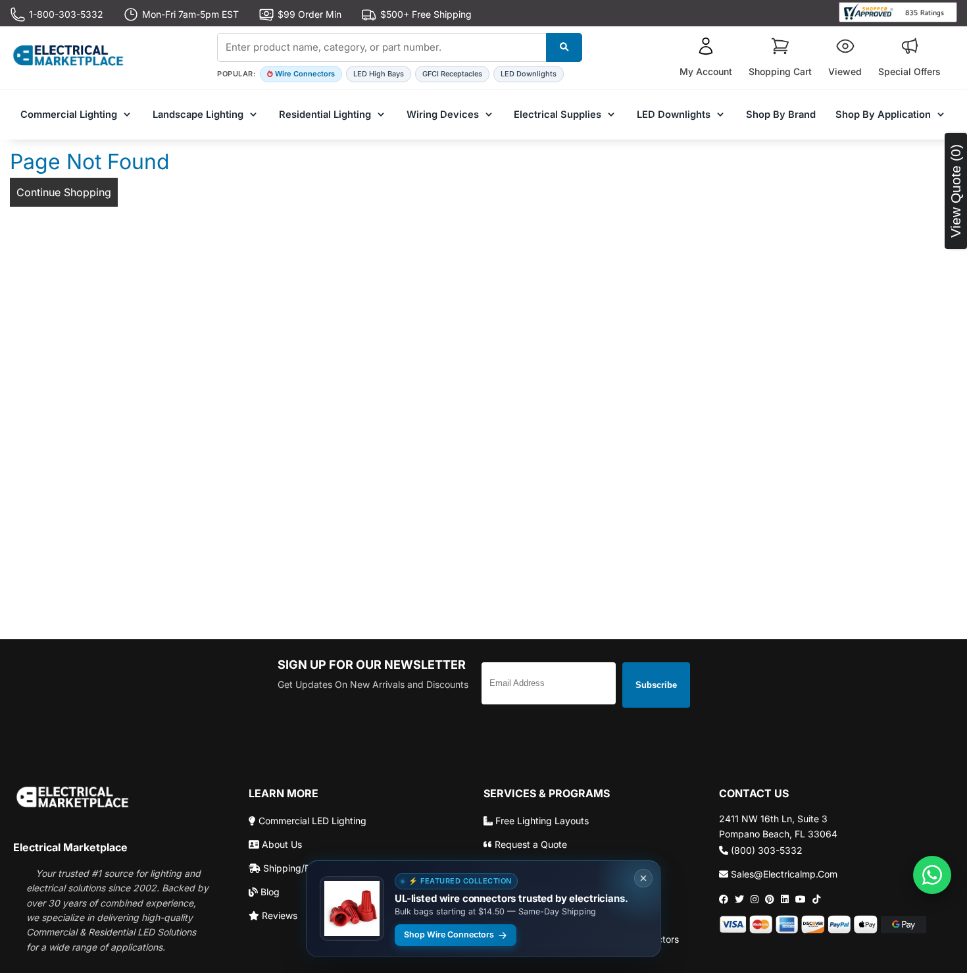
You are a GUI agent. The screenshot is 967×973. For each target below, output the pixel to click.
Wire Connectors (305, 73)
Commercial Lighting (68, 114)
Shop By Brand (781, 114)
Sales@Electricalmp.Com (782, 874)
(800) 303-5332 (765, 850)
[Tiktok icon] (816, 899)
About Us (280, 844)
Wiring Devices (443, 114)
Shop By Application (883, 114)
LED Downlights (529, 73)
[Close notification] (643, 878)
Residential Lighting (325, 114)
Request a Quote (529, 844)
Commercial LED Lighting (311, 820)
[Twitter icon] (739, 899)
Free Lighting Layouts (541, 820)
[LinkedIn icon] (785, 899)
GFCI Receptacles (452, 73)
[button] (706, 57)
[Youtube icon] (800, 899)
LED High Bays (378, 73)
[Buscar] (564, 47)
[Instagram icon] (754, 899)
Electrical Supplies (557, 114)
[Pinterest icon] (769, 899)
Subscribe (656, 685)
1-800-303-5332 (66, 14)
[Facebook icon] (723, 899)
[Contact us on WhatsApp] (932, 875)
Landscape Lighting (198, 114)
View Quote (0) (955, 191)
